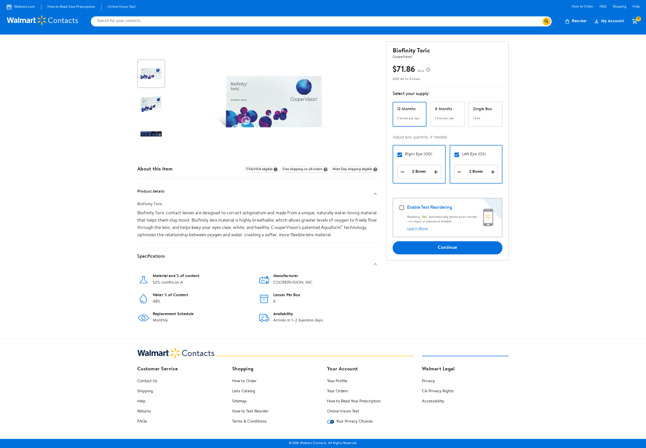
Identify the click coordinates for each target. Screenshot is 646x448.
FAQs (142, 422)
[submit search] (547, 21)
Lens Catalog (243, 392)
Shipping (619, 7)
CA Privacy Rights (438, 392)
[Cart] (635, 21)
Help (636, 7)
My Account (612, 21)
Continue (447, 248)
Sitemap (239, 402)
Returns (144, 412)
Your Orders (337, 392)
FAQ (603, 7)
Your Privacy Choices (354, 422)
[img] (261, 169)
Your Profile (337, 381)
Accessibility (433, 402)
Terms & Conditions (249, 422)
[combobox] (319, 21)
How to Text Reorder (250, 412)
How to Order (583, 7)
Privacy (428, 381)
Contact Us (147, 381)
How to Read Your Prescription (71, 7)
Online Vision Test (121, 7)
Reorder (579, 21)
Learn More (417, 229)
